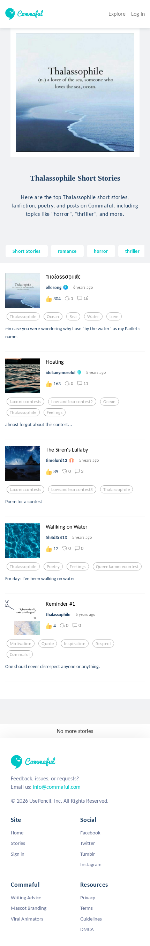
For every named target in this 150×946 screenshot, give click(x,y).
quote (48, 643)
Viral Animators (27, 919)
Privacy (87, 897)
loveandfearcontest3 (72, 489)
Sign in (17, 854)
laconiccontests (25, 401)
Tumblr (87, 854)
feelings (54, 412)
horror (101, 251)
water (93, 316)
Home (17, 833)
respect (103, 643)
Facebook (90, 833)
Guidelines (91, 919)
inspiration (74, 643)
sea (73, 316)
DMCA (87, 929)
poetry (53, 566)
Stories (18, 843)
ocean (53, 316)
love (114, 316)
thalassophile (23, 316)
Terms (86, 908)
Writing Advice (26, 897)
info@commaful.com (57, 787)
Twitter (87, 843)
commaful (20, 654)
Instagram (91, 864)
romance (67, 251)
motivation (20, 643)
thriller (132, 251)
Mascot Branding (28, 908)
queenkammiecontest (117, 566)
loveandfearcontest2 (72, 401)
